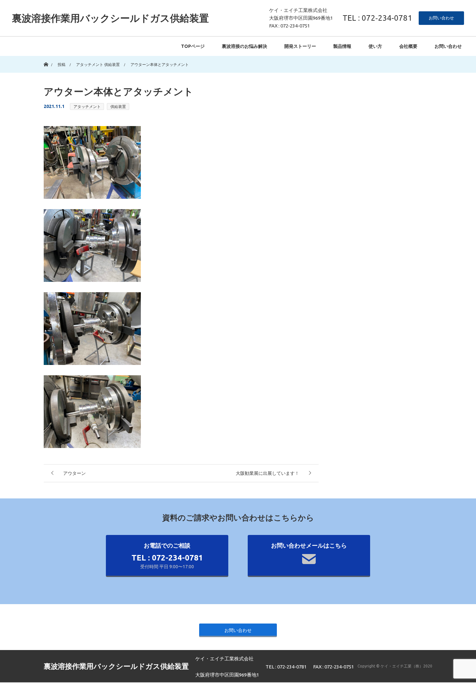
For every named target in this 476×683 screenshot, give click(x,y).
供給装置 (118, 106)
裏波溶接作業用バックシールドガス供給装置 (110, 18)
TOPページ (193, 46)
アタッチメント (87, 106)
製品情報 (342, 46)
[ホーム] (46, 58)
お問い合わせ (441, 18)
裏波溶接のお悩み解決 (244, 46)
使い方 (375, 46)
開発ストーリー (300, 46)
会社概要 (408, 46)
